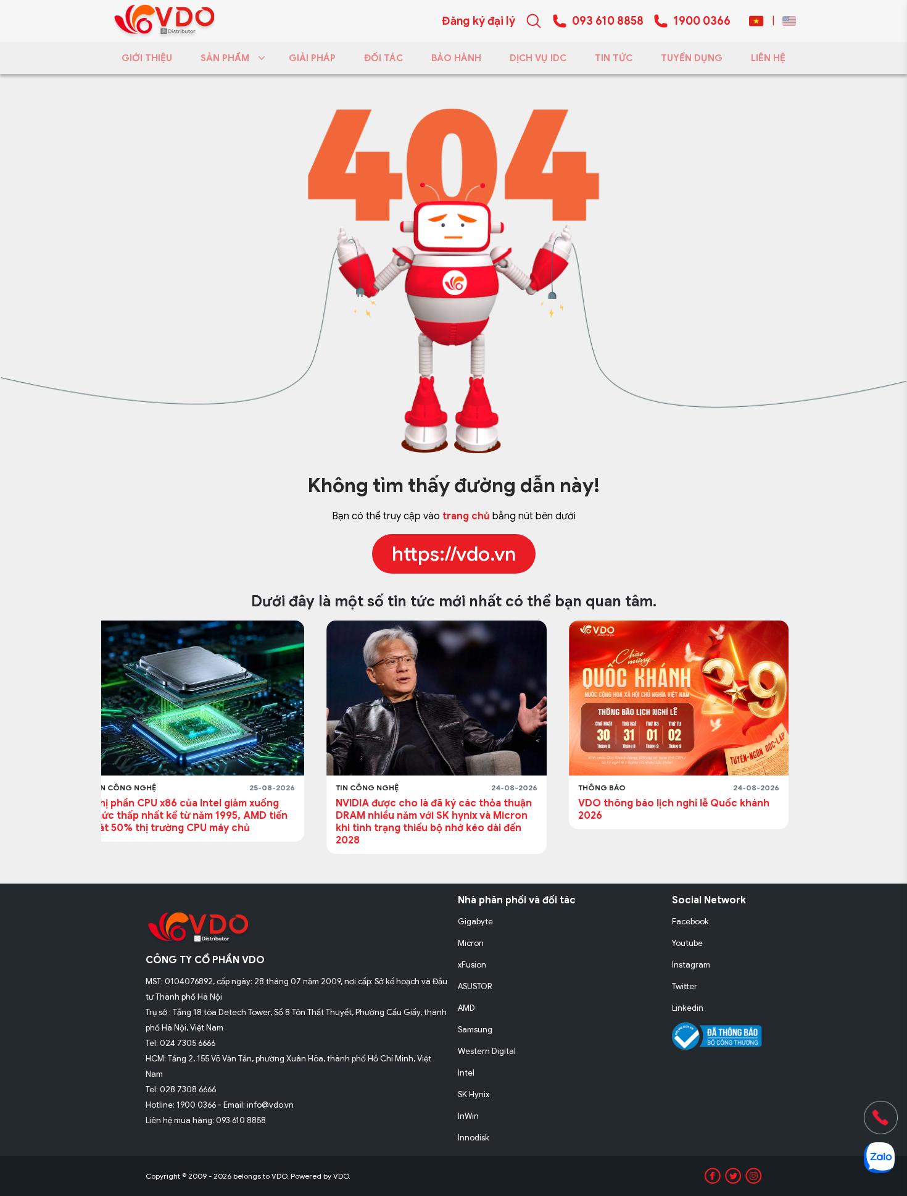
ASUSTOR (475, 986)
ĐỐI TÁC (383, 58)
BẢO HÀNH (456, 58)
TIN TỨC (613, 58)
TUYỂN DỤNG (692, 58)
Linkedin (687, 1008)
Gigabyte (475, 921)
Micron (471, 943)
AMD (466, 1008)
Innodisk (473, 1137)
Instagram (691, 965)
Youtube (687, 943)
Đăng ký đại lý (478, 21)
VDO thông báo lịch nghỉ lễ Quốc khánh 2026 (448, 809)
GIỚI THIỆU (147, 58)
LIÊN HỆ (768, 58)
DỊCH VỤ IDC (538, 58)
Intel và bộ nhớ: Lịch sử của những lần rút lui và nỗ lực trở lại (694, 809)
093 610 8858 (608, 21)
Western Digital (487, 1051)
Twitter (684, 986)
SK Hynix (473, 1094)
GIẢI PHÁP (312, 58)
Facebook (690, 921)
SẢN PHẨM (225, 58)
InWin (468, 1116)
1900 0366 (702, 21)
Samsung (475, 1029)
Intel (466, 1073)
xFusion (472, 965)
